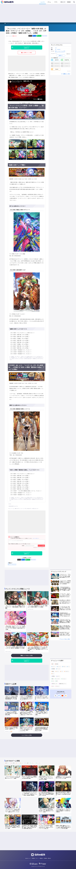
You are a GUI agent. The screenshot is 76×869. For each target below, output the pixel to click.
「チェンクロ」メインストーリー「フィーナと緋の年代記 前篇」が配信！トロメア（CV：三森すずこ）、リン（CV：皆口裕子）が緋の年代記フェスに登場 (15, 627)
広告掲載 (45, 858)
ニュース (43, 2)
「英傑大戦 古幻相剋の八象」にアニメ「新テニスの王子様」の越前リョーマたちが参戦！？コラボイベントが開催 (41, 713)
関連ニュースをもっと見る (27, 655)
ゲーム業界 (26, 763)
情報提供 (41, 858)
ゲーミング (58, 668)
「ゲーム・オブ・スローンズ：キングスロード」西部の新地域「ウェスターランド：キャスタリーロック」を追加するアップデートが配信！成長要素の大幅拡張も (29, 794)
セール (53, 686)
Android (58, 49)
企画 (56, 681)
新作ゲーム (7, 763)
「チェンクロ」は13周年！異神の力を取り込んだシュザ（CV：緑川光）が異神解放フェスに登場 (15, 647)
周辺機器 (53, 668)
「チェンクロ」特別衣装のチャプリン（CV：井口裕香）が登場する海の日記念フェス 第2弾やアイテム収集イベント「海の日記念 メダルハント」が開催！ (38, 648)
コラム (53, 681)
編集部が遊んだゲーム (62, 683)
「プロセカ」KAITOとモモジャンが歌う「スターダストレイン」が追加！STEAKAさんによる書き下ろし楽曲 (41, 697)
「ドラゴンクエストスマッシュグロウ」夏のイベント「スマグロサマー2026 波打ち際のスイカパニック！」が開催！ (12, 777)
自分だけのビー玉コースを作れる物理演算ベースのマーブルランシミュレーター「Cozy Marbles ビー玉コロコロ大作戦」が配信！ (26, 729)
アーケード (59, 666)
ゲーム (49, 2)
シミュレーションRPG (61, 51)
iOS (55, 49)
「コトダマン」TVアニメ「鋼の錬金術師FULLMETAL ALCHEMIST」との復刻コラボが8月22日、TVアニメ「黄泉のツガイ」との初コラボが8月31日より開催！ (26, 713)
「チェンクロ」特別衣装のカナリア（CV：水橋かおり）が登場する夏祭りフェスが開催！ (38, 606)
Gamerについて (28, 858)
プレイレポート (57, 678)
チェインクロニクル (56, 45)
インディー (53, 666)
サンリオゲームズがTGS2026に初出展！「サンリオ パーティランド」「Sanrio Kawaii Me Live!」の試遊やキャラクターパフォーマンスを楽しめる (46, 827)
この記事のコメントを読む (27, 52)
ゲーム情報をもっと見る (65, 73)
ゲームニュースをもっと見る (65, 639)
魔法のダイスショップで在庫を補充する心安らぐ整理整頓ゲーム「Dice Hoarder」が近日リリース (11, 728)
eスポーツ (58, 676)
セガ (56, 47)
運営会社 (49, 858)
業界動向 (53, 676)
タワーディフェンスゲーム (59, 52)
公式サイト (61, 55)
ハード (68, 666)
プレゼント (57, 686)
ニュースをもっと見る (27, 735)
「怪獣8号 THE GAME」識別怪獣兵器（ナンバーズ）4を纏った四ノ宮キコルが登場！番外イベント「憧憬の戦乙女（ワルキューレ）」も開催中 (46, 810)
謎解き (53, 671)
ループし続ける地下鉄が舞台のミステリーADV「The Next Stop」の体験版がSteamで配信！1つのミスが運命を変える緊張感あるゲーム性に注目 (46, 794)
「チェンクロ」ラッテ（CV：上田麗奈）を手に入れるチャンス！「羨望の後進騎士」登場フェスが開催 (15, 607)
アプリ (55, 2)
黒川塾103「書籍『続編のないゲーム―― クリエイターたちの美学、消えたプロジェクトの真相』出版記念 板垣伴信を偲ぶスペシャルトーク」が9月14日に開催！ (63, 827)
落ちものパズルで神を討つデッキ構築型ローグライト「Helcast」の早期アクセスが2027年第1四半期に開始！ (29, 777)
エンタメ (57, 671)
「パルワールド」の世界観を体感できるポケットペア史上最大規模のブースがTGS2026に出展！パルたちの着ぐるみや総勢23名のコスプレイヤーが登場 (26, 697)
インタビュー (64, 678)
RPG (56, 51)
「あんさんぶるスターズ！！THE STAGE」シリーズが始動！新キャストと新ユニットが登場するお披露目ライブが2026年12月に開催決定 (63, 810)
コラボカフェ (67, 671)
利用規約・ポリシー (35, 858)
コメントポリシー (36, 538)
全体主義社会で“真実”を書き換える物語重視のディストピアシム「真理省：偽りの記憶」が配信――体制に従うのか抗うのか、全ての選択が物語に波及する (29, 827)
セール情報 (12, 763)
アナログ (64, 666)
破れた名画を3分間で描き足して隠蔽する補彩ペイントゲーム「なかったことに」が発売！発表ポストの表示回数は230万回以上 (63, 794)
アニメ (53, 673)
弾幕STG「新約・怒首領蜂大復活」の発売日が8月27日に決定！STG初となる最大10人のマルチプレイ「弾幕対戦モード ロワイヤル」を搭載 (12, 827)
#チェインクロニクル (12, 564)
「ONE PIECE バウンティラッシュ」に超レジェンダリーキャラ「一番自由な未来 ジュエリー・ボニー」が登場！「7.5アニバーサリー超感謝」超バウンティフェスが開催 (12, 810)
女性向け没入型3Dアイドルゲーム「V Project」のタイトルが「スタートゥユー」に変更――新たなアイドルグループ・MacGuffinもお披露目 (46, 778)
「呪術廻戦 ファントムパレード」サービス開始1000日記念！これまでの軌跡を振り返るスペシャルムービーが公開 (63, 777)
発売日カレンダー (54, 683)
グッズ (62, 671)
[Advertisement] (38, 13)
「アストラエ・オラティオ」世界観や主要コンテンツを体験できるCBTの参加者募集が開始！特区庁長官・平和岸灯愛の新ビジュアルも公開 (11, 697)
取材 (52, 678)
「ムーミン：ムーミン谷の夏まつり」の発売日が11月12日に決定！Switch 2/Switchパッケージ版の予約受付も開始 (11, 713)
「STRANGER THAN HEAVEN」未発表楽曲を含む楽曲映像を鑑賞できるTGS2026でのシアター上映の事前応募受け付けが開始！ (41, 729)
